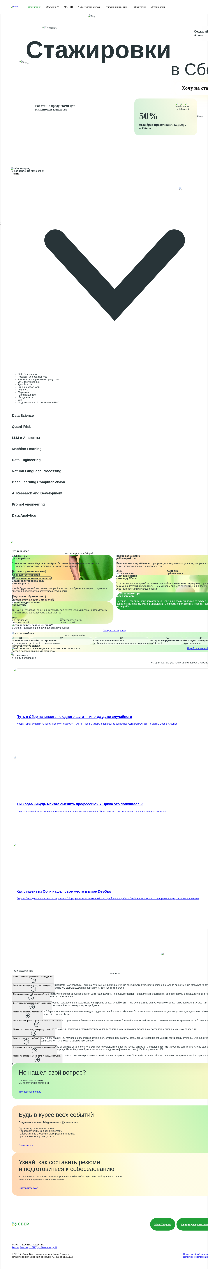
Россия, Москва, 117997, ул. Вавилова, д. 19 (34, 1247)
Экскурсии (140, 7)
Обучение (51, 7)
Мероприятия (158, 7)
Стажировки (34, 7)
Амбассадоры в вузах (89, 7)
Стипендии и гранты (116, 7)
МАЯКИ (68, 7)
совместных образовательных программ (175, 583)
